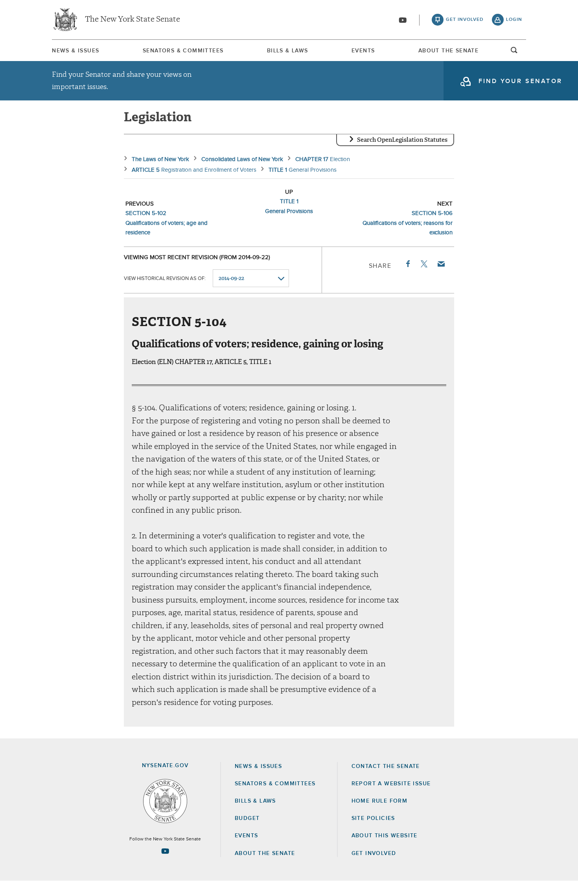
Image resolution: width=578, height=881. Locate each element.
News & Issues (75, 51)
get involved (465, 19)
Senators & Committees (183, 51)
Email (441, 264)
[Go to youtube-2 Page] (165, 851)
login (514, 19)
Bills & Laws (287, 51)
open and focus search (514, 52)
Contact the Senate (386, 766)
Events (363, 51)
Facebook (407, 264)
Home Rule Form (380, 801)
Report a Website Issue (391, 783)
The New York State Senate (132, 20)
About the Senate (265, 853)
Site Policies (373, 818)
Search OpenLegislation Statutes (402, 140)
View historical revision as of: (165, 278)
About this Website (385, 835)
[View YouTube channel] (402, 20)
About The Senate (448, 51)
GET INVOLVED (374, 853)
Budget (247, 818)
